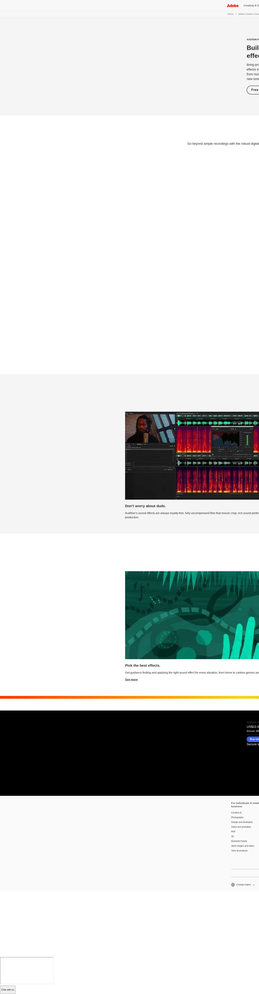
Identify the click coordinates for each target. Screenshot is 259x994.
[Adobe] (233, 5)
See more (131, 679)
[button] (242, 884)
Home (230, 14)
